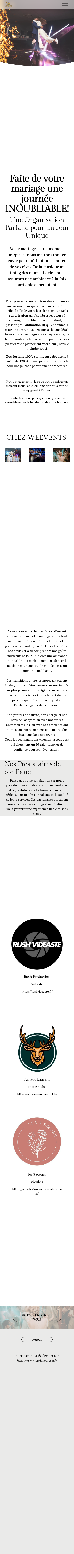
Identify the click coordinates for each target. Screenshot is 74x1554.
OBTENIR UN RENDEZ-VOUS (37, 1317)
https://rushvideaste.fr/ (37, 991)
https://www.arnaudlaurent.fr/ (37, 1094)
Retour (37, 1339)
